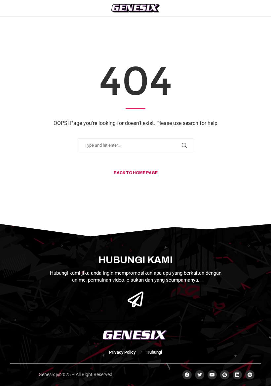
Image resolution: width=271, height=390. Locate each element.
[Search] (252, 8)
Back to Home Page (136, 173)
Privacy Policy (122, 352)
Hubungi (154, 352)
